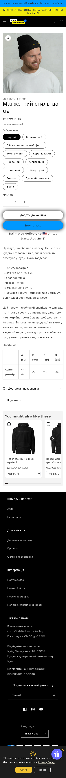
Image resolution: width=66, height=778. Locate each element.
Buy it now (33, 225)
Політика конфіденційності (24, 604)
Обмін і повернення (20, 556)
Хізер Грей (37, 170)
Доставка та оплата (20, 540)
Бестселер (14, 517)
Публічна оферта (18, 596)
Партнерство (15, 579)
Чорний (12, 137)
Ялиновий (13, 170)
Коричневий (34, 137)
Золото (11, 178)
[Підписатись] (54, 695)
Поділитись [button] (14, 400)
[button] (5, 21)
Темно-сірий (15, 153)
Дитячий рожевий (37, 178)
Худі (10, 508)
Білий (10, 186)
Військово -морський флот (25, 145)
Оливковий (36, 161)
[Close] (63, 750)
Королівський (42, 153)
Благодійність (16, 588)
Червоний (13, 161)
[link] (24, 439)
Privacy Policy (46, 762)
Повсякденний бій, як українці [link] (20, 460)
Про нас (12, 548)
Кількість (8, 194)
